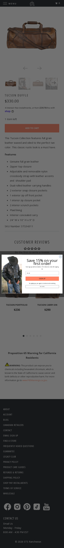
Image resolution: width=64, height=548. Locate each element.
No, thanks (42, 286)
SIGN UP (42, 278)
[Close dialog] (60, 256)
